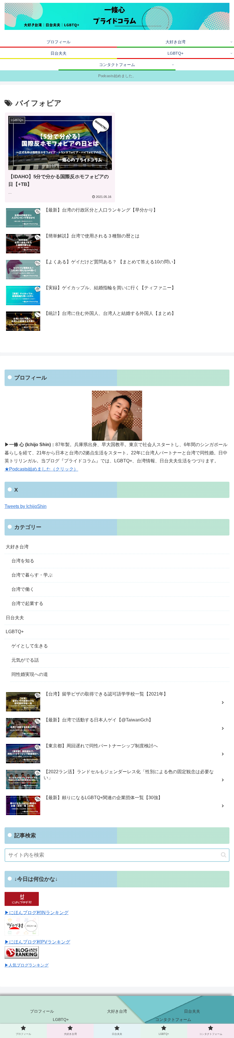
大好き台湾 (17, 546)
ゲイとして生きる (29, 645)
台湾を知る (22, 560)
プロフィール (42, 1011)
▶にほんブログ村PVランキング (37, 941)
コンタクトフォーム (173, 1019)
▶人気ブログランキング (27, 965)
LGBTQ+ (15, 631)
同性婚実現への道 (29, 674)
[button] (224, 855)
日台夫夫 (15, 617)
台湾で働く (22, 589)
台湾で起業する (27, 603)
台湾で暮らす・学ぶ (32, 575)
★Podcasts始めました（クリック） (41, 469)
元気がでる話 (25, 660)
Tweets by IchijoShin (26, 506)
